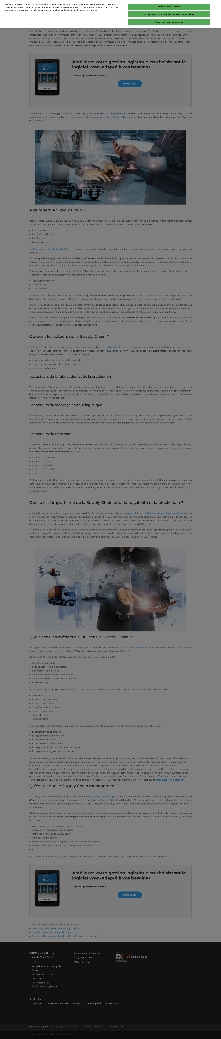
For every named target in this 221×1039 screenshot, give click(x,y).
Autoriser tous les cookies (169, 22)
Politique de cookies (85, 10)
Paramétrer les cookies (169, 6)
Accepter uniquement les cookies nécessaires (169, 14)
